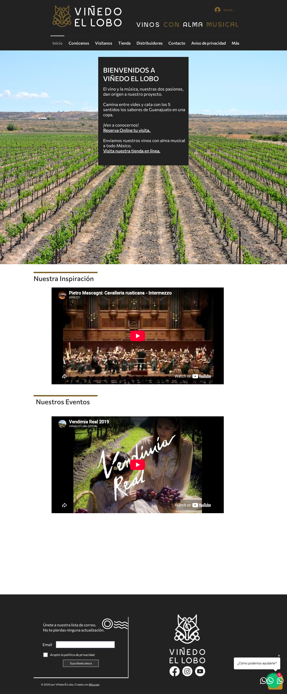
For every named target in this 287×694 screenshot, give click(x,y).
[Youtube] (200, 671)
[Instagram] (187, 671)
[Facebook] (175, 671)
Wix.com (94, 684)
